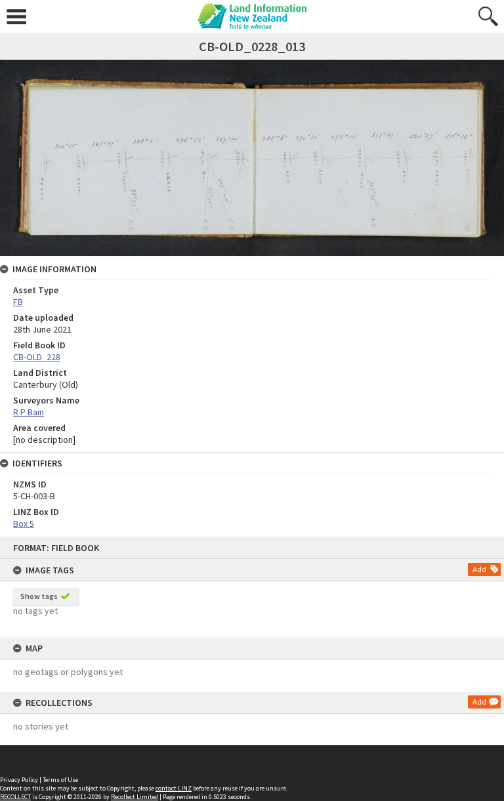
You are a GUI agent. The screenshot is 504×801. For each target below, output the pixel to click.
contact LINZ (174, 788)
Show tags (39, 596)
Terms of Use (60, 779)
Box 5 (23, 523)
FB (18, 302)
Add (479, 569)
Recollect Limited (134, 796)
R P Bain (28, 412)
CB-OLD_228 (36, 357)
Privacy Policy (19, 779)
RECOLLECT (15, 796)
